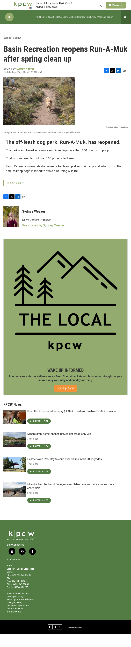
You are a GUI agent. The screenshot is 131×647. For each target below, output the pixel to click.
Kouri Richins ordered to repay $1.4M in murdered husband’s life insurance (71, 411)
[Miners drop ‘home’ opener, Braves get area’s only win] (14, 439)
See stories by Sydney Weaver (43, 225)
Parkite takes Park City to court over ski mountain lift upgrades (64, 459)
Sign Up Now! (65, 388)
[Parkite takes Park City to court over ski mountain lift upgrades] (14, 464)
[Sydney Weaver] (11, 216)
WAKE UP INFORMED (65, 370)
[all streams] (126, 17)
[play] (9, 17)
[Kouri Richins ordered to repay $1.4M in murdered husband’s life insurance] (14, 417)
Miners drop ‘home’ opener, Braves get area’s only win (59, 434)
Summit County (12, 37)
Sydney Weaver (25, 68)
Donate (117, 5)
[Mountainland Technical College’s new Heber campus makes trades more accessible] (14, 489)
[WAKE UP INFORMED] (65, 301)
